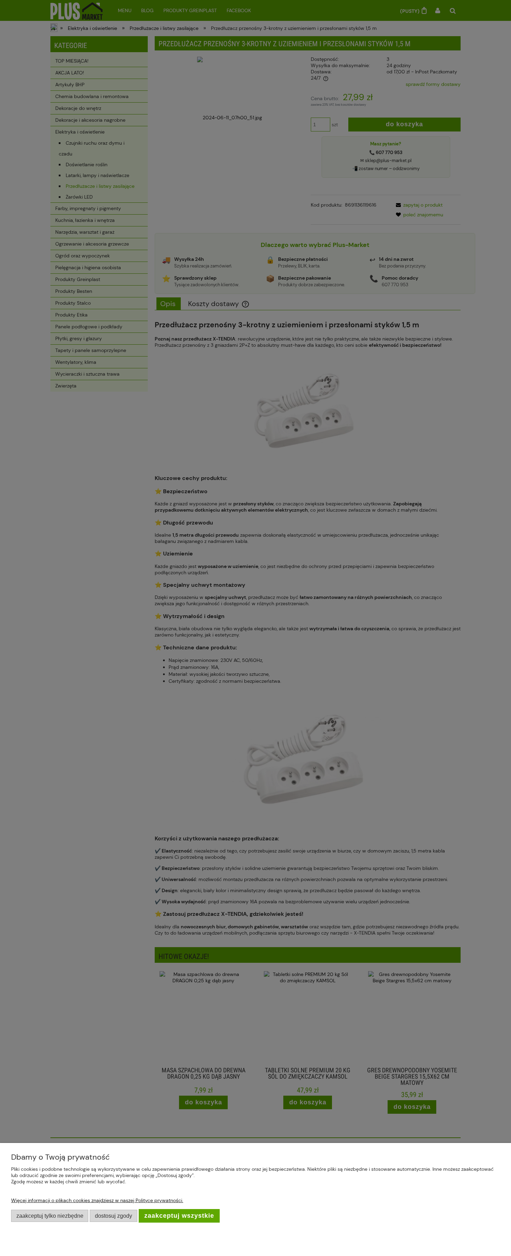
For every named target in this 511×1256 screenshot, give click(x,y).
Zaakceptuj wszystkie (179, 1215)
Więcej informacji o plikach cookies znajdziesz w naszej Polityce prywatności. (97, 1200)
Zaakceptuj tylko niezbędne (49, 1216)
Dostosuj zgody (113, 1216)
